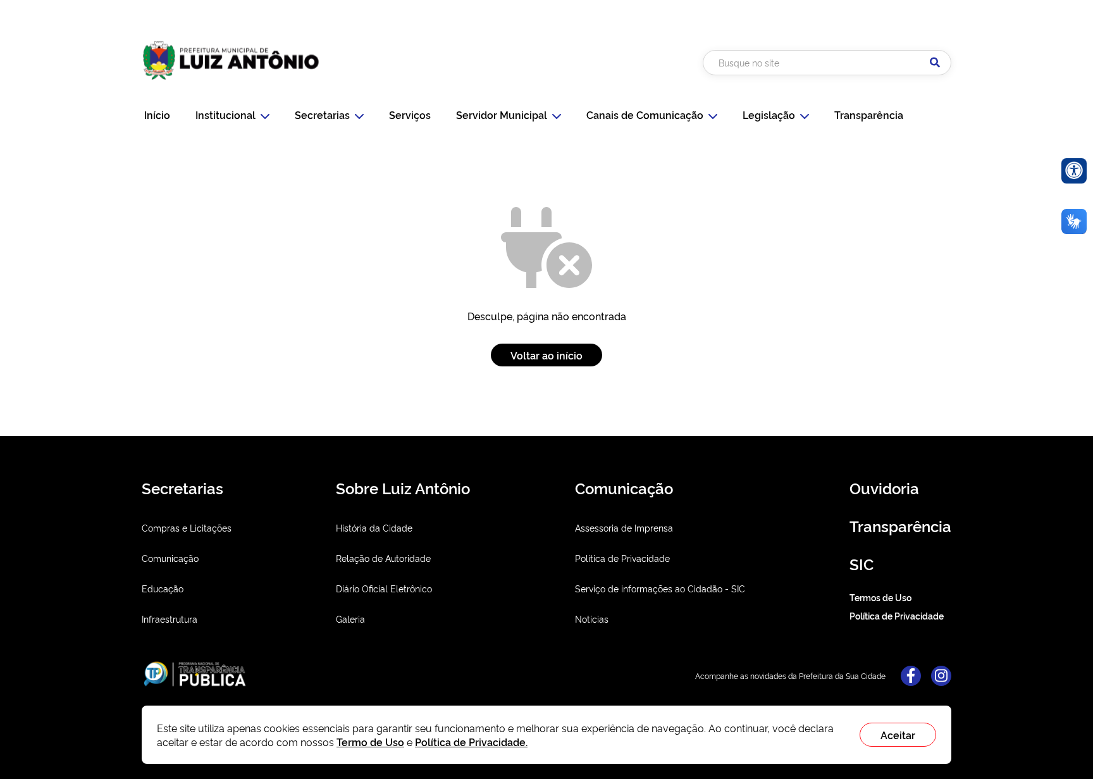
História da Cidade (374, 527)
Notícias (591, 619)
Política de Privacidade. (471, 742)
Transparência (868, 115)
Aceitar (897, 735)
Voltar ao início (546, 355)
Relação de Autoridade (383, 558)
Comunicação (170, 558)
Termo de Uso (370, 742)
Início (157, 115)
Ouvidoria (884, 487)
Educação (162, 588)
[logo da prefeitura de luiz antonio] (231, 84)
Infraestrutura (169, 619)
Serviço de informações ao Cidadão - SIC (660, 588)
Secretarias (322, 115)
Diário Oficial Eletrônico (384, 588)
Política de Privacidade (622, 558)
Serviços (410, 115)
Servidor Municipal (501, 115)
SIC (861, 563)
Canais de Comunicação (644, 115)
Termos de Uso (880, 597)
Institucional (225, 115)
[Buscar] (935, 63)
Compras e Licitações (187, 527)
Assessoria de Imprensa (624, 527)
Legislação (769, 115)
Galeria (350, 619)
